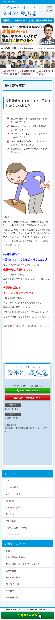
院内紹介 (10, 501)
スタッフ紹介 (12, 487)
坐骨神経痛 (11, 571)
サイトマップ (12, 534)
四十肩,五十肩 (12, 584)
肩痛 (8, 551)
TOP (8, 481)
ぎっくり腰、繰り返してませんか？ (23, 564)
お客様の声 (11, 521)
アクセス (10, 514)
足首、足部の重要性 (15, 557)
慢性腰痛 (10, 591)
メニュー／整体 (13, 494)
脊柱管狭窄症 (12, 597)
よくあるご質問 (13, 507)
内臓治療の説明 (13, 577)
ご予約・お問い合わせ (16, 527)
